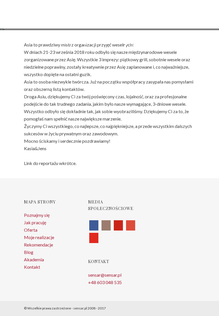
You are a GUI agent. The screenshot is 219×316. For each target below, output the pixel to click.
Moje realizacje (39, 237)
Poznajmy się (37, 215)
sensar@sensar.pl (104, 275)
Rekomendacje (38, 244)
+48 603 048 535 (105, 282)
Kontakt (32, 267)
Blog (28, 252)
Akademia (34, 259)
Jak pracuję (35, 222)
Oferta (30, 230)
